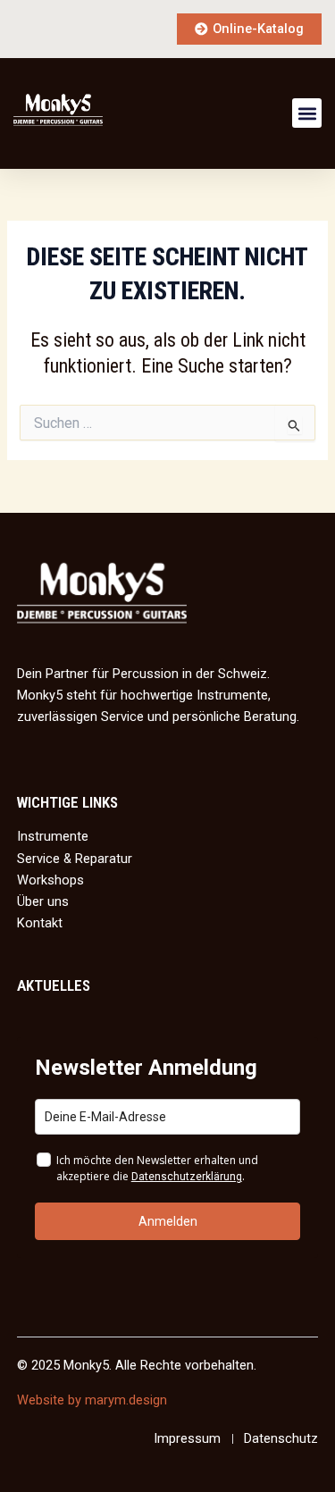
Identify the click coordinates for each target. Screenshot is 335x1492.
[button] (307, 113)
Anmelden (167, 1221)
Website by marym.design (92, 1400)
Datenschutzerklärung (186, 1176)
